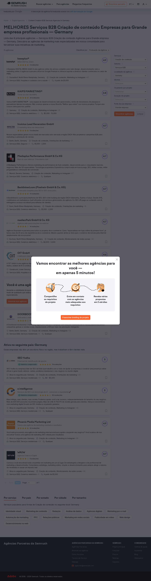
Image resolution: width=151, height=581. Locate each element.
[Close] (117, 259)
